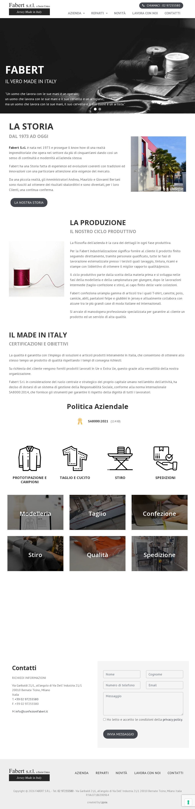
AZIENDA (75, 13)
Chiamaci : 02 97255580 (163, 5)
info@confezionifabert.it (32, 711)
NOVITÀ (120, 13)
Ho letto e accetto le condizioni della (144, 719)
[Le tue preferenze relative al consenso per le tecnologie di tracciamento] (188, 802)
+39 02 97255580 (26, 699)
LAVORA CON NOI (145, 13)
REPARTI (98, 13)
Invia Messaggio (120, 734)
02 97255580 (66, 791)
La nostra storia (29, 202)
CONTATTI (174, 13)
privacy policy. (173, 719)
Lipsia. (104, 802)
